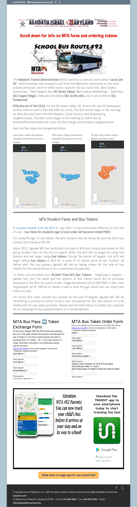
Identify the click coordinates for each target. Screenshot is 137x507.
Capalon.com (19, 496)
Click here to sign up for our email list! (68, 475)
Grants (73, 20)
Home (30, 20)
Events (99, 20)
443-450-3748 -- (91, 499)
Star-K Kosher (98, 492)
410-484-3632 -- (70, 499)
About (42, 20)
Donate (86, 24)
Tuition (57, 20)
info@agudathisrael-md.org (27, 503)
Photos (72, 24)
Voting (86, 20)
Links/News (53, 24)
